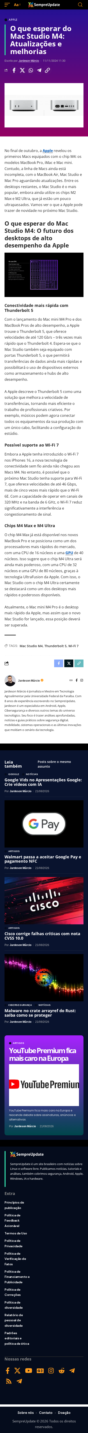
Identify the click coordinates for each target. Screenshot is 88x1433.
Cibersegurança (20, 1005)
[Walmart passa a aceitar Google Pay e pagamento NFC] (44, 824)
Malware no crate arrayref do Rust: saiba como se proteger (40, 1013)
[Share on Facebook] (14, 70)
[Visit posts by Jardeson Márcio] (10, 680)
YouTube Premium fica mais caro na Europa (42, 1054)
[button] (8, 5)
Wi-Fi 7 (73, 646)
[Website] (71, 680)
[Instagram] (81, 680)
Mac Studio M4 (31, 646)
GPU (69, 552)
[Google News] (40, 1370)
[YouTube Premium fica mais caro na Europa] (44, 1085)
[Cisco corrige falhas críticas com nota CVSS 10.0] (44, 900)
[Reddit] (61, 1370)
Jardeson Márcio (29, 60)
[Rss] (9, 1381)
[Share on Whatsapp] (31, 70)
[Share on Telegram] (39, 70)
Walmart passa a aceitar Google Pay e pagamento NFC (43, 859)
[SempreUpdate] (44, 4)
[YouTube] (28, 1370)
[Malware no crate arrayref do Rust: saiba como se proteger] (44, 977)
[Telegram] (72, 1370)
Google (13, 774)
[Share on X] (22, 70)
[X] (17, 1370)
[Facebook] (76, 680)
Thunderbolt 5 (55, 646)
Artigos (18, 1043)
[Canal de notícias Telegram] (19, 1381)
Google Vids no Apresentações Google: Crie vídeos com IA (43, 782)
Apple (13, 19)
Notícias (32, 774)
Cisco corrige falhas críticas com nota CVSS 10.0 (42, 936)
